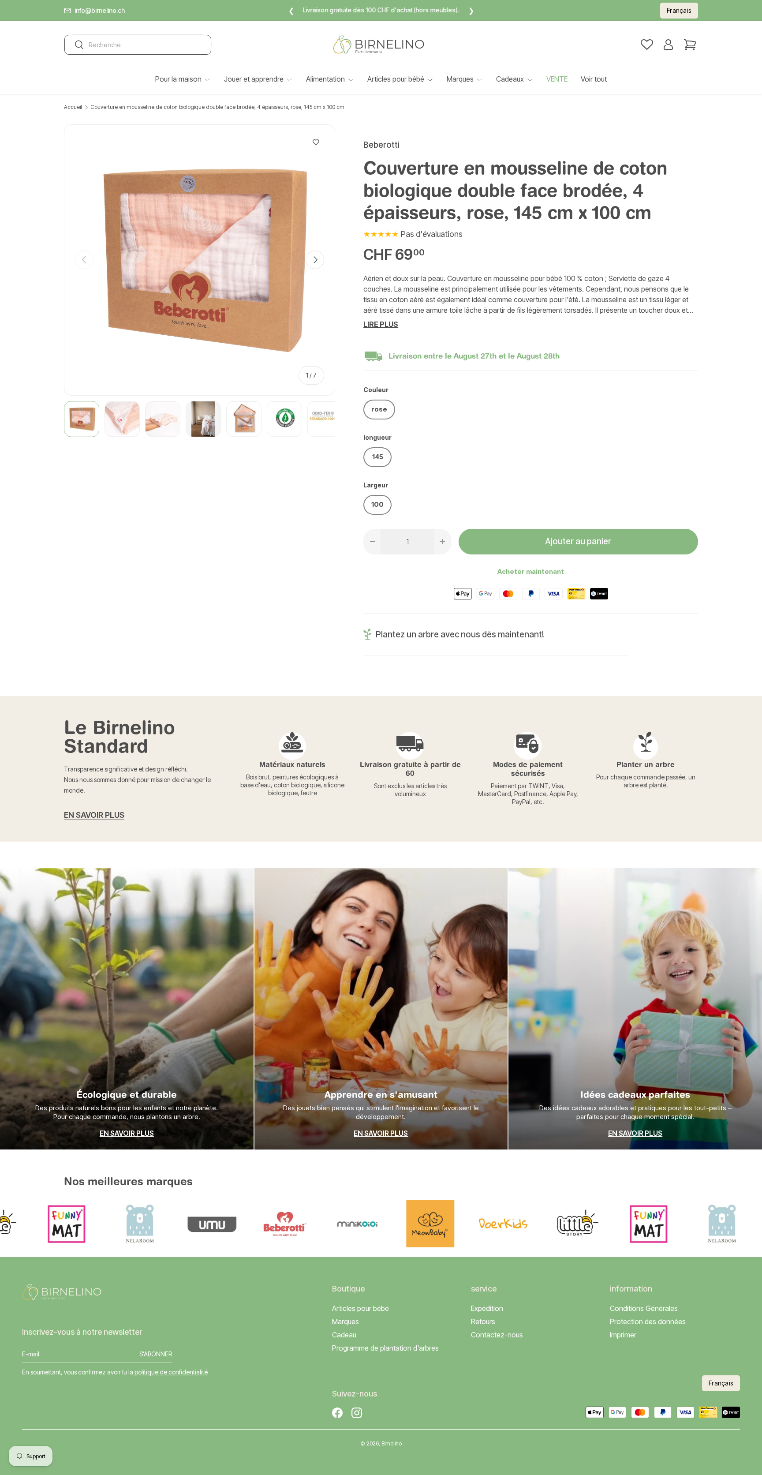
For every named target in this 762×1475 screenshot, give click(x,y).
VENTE (557, 79)
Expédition (487, 1308)
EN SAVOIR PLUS (94, 815)
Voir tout (594, 79)
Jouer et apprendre (254, 79)
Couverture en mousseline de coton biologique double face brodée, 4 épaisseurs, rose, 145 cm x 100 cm (217, 107)
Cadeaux (510, 79)
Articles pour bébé (395, 79)
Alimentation (325, 79)
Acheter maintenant (530, 572)
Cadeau (344, 1334)
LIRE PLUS (380, 324)
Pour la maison (178, 79)
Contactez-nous (497, 1334)
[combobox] (137, 45)
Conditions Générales (644, 1308)
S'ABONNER (155, 1354)
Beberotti (381, 145)
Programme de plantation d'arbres (385, 1348)
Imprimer (623, 1334)
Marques (460, 79)
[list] (199, 260)
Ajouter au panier (578, 541)
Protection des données (648, 1321)
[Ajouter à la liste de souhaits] (316, 142)
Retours (483, 1321)
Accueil (73, 107)
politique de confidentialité (171, 1372)
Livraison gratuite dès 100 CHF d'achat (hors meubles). (381, 10)
